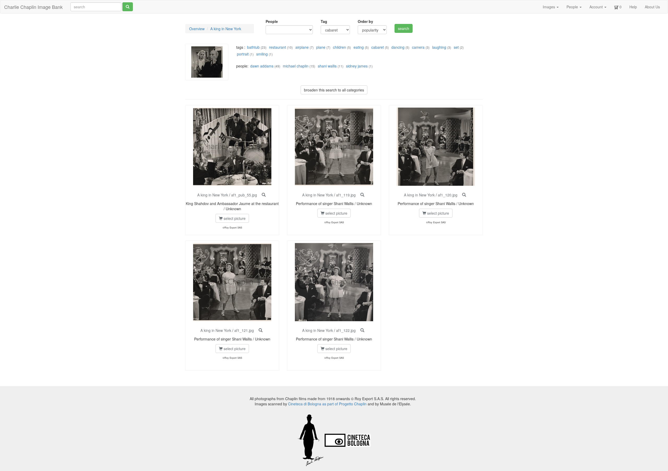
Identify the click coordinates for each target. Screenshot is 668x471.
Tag (324, 21)
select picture (234, 218)
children (339, 47)
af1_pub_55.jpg (244, 194)
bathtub (253, 47)
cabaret (377, 47)
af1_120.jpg (447, 194)
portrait (243, 54)
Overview (197, 28)
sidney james (357, 66)
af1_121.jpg (244, 330)
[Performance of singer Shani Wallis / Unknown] (362, 194)
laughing (439, 47)
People (572, 6)
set (456, 47)
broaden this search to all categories (334, 89)
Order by (365, 21)
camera (418, 47)
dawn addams (261, 66)
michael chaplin (295, 66)
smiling (262, 54)
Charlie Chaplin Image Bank (33, 6)
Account (596, 6)
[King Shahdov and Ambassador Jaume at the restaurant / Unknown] (263, 194)
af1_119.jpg (346, 194)
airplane (302, 47)
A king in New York (225, 28)
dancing (397, 47)
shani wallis (327, 66)
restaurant (277, 47)
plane (320, 47)
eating (359, 47)
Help (633, 6)
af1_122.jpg (346, 330)
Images (549, 6)
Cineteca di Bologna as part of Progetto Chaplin (327, 403)
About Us (652, 6)
